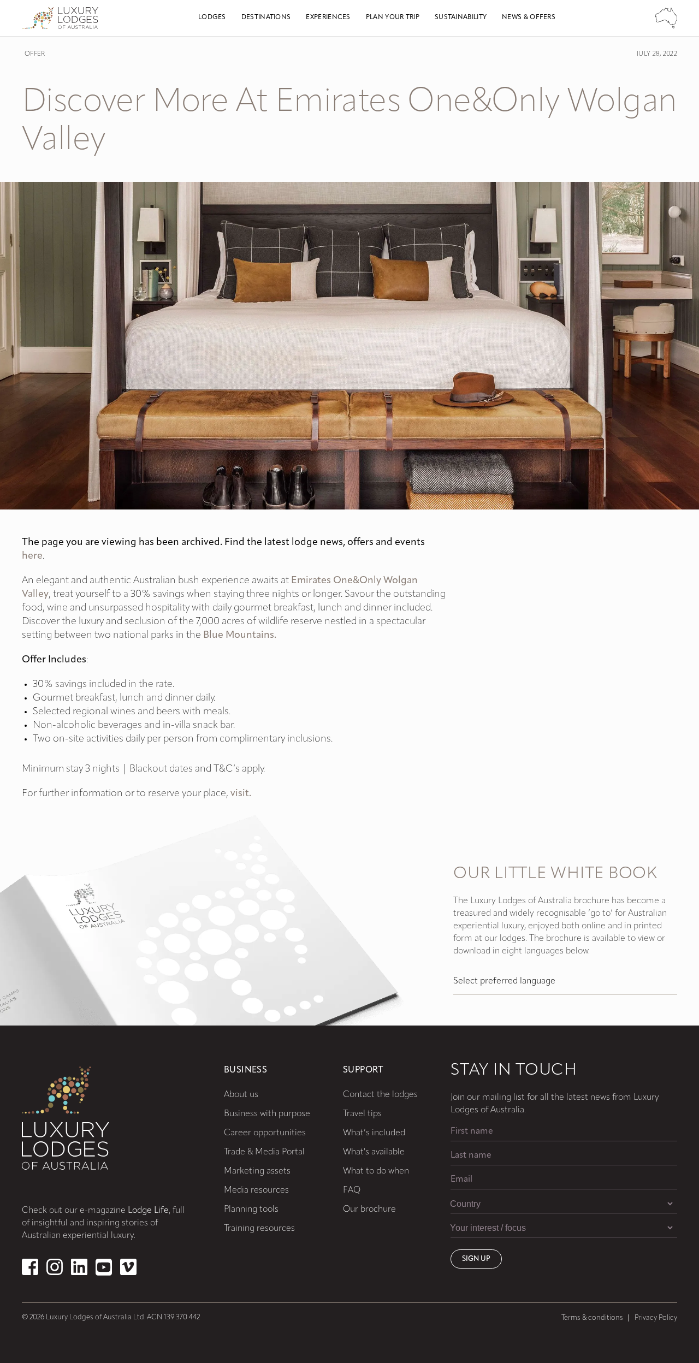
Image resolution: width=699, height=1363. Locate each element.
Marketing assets (257, 1171)
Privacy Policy (656, 1317)
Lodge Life (148, 1210)
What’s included (374, 1133)
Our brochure (369, 1209)
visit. (240, 794)
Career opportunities (265, 1133)
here (32, 556)
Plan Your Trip (392, 17)
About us (241, 1095)
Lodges (212, 17)
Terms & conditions (592, 1317)
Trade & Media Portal (264, 1152)
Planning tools (251, 1209)
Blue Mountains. (239, 636)
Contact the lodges (380, 1095)
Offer (35, 54)
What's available (374, 1152)
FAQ (351, 1190)
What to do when (376, 1171)
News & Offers (528, 17)
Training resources (259, 1228)
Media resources (256, 1190)
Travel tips (362, 1114)
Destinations (266, 17)
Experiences (328, 17)
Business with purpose (267, 1114)
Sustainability (461, 17)
